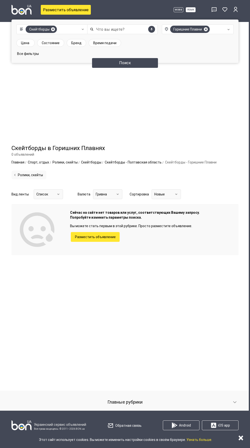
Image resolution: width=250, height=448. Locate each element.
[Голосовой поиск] (151, 29)
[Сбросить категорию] (53, 29)
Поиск (125, 63)
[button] (51, 29)
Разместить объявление (66, 10)
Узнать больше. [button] (199, 440)
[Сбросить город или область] (206, 29)
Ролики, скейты (30, 175)
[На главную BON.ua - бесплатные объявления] (21, 10)
